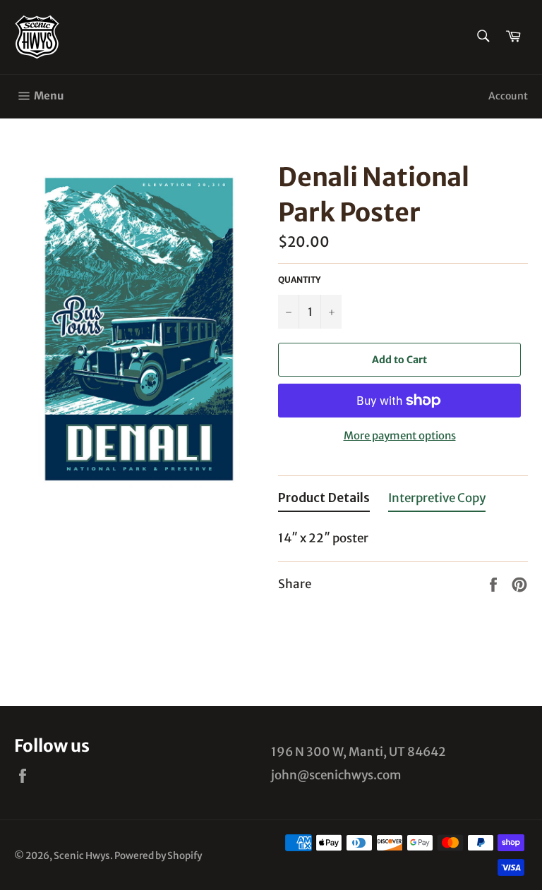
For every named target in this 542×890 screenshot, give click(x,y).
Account (508, 96)
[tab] (324, 501)
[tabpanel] (403, 534)
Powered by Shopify (158, 856)
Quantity (299, 279)
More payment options (400, 435)
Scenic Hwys (82, 856)
